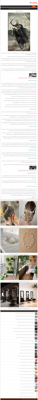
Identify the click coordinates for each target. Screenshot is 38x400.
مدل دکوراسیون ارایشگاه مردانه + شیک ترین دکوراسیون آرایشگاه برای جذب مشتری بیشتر (19, 308)
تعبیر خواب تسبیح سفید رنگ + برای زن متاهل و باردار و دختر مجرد (26, 396)
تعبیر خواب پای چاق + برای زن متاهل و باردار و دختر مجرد (27, 386)
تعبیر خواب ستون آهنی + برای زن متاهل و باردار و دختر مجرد (27, 346)
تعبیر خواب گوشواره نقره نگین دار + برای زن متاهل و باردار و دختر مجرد (26, 368)
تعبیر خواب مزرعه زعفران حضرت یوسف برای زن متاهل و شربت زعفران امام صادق (25, 334)
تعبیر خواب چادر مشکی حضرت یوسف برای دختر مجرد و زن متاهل (27, 170)
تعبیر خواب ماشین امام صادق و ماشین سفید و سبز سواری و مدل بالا (27, 77)
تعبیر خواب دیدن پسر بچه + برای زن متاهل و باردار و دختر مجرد (27, 365)
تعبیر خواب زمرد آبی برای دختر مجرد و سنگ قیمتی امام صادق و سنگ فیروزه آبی (25, 337)
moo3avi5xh (32, 198)
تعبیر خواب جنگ (19, 11)
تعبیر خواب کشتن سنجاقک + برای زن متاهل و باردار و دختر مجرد (26, 393)
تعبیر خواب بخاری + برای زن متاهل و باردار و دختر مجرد (28, 340)
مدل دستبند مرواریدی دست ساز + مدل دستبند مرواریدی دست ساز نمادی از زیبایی (19, 254)
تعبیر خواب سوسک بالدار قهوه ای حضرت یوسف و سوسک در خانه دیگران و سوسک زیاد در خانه (23, 328)
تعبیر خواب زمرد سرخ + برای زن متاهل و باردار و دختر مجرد (27, 377)
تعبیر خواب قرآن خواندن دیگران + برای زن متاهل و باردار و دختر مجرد (26, 374)
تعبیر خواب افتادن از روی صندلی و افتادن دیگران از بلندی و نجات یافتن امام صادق (25, 319)
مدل (36, 6)
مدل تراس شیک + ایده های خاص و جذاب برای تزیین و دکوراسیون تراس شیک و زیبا (19, 281)
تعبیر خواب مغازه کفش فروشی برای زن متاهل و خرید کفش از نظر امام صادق (25, 322)
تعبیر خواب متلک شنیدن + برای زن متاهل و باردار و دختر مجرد (27, 380)
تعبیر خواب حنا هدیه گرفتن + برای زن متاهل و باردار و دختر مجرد (26, 371)
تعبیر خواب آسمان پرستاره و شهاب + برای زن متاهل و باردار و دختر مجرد (26, 356)
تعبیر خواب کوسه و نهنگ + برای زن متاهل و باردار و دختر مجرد (27, 343)
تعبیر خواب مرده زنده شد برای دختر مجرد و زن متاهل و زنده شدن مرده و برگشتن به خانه (24, 331)
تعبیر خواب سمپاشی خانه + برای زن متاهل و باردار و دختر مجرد (27, 383)
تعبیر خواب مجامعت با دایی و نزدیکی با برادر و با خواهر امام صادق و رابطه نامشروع (24, 316)
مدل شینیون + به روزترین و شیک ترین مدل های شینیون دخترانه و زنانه (18, 226)
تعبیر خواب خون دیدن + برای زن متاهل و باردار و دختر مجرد (27, 359)
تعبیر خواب (34, 6)
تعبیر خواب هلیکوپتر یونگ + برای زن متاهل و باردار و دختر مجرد (27, 362)
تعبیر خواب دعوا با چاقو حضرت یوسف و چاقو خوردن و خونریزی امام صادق (26, 325)
